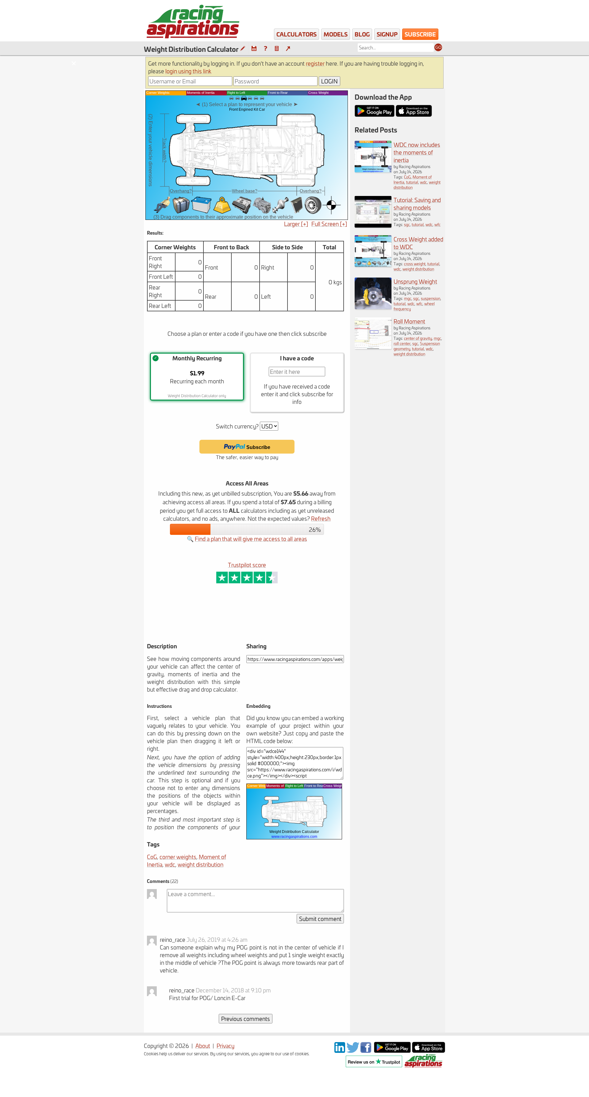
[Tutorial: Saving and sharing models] (373, 225)
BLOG (362, 34)
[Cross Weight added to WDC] (373, 264)
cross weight (414, 263)
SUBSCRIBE (420, 34)
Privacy (225, 1045)
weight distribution (200, 864)
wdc (170, 864)
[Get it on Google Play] (392, 1050)
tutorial (412, 182)
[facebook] (366, 1050)
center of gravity (418, 338)
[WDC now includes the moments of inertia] (373, 170)
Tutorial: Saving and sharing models (417, 203)
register (315, 63)
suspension (430, 298)
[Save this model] (254, 48)
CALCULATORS (296, 34)
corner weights (178, 857)
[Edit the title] (242, 48)
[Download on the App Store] (428, 1050)
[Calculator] (276, 48)
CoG (152, 857)
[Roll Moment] (373, 347)
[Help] (265, 48)
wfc (437, 224)
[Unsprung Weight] (373, 307)
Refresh (321, 518)
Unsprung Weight (415, 281)
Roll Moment (409, 321)
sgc (407, 224)
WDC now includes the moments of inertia (417, 152)
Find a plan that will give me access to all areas (251, 539)
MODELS (336, 34)
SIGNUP (387, 34)
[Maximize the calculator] (288, 48)
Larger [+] (296, 224)
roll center (402, 343)
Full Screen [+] (329, 224)
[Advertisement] (223, 621)
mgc (407, 298)
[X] (352, 1050)
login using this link (188, 71)
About (202, 1045)
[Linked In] (339, 1050)
